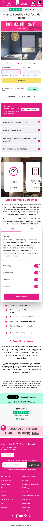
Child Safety (25, 488)
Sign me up (34, 465)
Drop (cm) (26, 68)
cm (22, 63)
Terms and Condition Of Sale (30, 495)
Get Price (21, 81)
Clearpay (4, 507)
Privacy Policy (26, 503)
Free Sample (31, 109)
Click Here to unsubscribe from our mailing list (21, 469)
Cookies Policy (26, 507)
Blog (2, 503)
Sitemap (3, 488)
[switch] (37, 272)
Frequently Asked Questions (30, 484)
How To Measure (6, 484)
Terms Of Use (26, 499)
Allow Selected (21, 297)
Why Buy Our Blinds (7, 499)
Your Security (26, 480)
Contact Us (8, 455)
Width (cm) (6, 68)
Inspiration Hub (6, 480)
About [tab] (31, 228)
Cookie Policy (11, 256)
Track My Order (6, 476)
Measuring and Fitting (28, 476)
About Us (4, 495)
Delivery (3, 492)
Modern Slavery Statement (30, 511)
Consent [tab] (11, 228)
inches (34, 63)
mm (10, 63)
